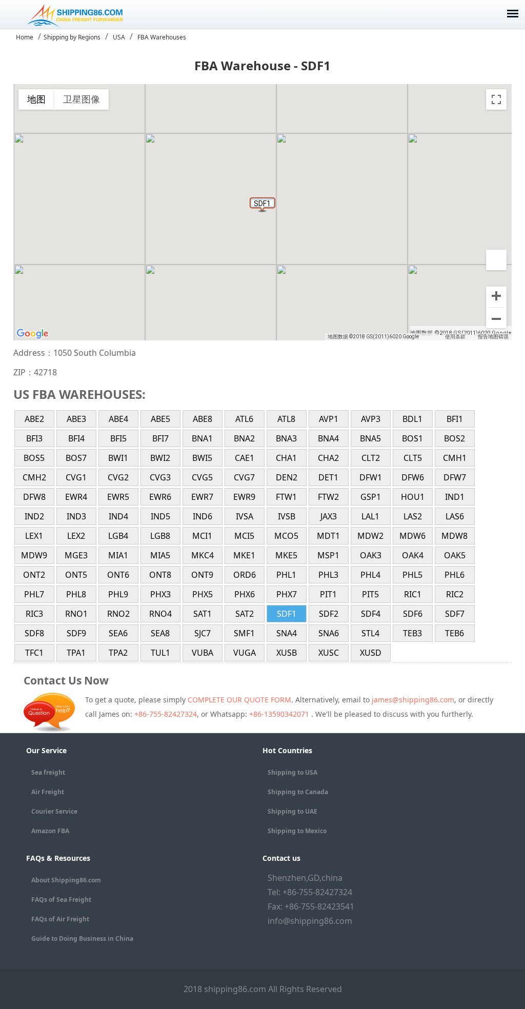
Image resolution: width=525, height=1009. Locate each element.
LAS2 (412, 516)
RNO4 (160, 613)
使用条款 (455, 336)
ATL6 (244, 419)
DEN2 (286, 477)
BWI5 (202, 457)
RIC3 (34, 613)
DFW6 (412, 477)
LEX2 (76, 535)
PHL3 (328, 574)
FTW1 (286, 496)
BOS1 (412, 438)
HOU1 (413, 496)
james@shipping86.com (413, 699)
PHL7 (34, 594)
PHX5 (202, 594)
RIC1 (412, 594)
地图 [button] (36, 99)
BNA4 (328, 438)
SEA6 (118, 633)
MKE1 (244, 555)
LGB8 (160, 535)
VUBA (202, 652)
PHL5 (412, 574)
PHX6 (244, 594)
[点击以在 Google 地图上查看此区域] (33, 333)
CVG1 (76, 477)
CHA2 (328, 457)
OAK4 (412, 555)
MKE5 (286, 555)
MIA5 (160, 555)
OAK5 (455, 555)
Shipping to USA (292, 772)
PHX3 (160, 594)
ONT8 (160, 574)
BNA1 (202, 438)
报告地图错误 (493, 336)
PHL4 (370, 574)
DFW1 (370, 477)
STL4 (370, 633)
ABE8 (202, 419)
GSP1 (370, 496)
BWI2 (160, 457)
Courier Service (54, 811)
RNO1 (76, 613)
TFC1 (34, 652)
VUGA (244, 652)
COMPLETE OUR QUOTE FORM (239, 699)
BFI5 (118, 438)
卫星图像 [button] (81, 99)
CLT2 (370, 457)
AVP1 (328, 419)
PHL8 (76, 594)
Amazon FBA (50, 830)
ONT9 (202, 574)
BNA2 (244, 438)
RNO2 (118, 613)
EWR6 (160, 496)
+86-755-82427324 (165, 714)
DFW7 (454, 477)
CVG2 (118, 477)
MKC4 (202, 555)
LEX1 (34, 535)
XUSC (328, 652)
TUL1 (160, 652)
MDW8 (454, 535)
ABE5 (160, 419)
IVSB (286, 516)
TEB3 (412, 633)
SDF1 (286, 613)
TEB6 (454, 633)
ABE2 (34, 419)
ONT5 (76, 574)
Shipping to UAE (292, 811)
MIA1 (118, 555)
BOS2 (454, 438)
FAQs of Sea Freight (61, 899)
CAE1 (244, 457)
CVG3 (160, 477)
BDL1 (412, 419)
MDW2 (370, 535)
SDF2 (328, 613)
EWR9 (244, 496)
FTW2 (328, 496)
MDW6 (412, 535)
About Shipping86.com (66, 880)
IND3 (76, 516)
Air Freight (47, 792)
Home (24, 37)
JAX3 (328, 516)
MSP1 (328, 555)
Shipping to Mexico (297, 830)
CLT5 (412, 457)
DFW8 (34, 496)
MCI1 (202, 535)
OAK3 (370, 555)
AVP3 (370, 419)
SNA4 (286, 633)
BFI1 (455, 419)
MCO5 (286, 535)
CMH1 (455, 457)
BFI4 (76, 438)
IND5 (160, 516)
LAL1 (370, 516)
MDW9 (34, 555)
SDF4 (370, 613)
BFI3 (34, 438)
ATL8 (286, 419)
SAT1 (202, 613)
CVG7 (244, 477)
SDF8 (34, 633)
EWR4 (76, 496)
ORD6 (244, 574)
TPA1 (76, 652)
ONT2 (34, 574)
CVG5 (202, 477)
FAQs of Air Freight (60, 919)
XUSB (286, 652)
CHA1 (286, 457)
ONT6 (118, 574)
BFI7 (160, 438)
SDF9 (76, 633)
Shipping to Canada (298, 792)
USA (119, 37)
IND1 (455, 496)
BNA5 (370, 438)
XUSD (370, 652)
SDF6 (412, 613)
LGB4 (118, 535)
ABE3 (76, 419)
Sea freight (48, 772)
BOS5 (34, 457)
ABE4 (118, 419)
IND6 (202, 516)
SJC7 (202, 633)
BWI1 (118, 457)
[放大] (496, 297)
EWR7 (202, 496)
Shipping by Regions (72, 37)
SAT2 (244, 613)
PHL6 (455, 574)
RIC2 (454, 594)
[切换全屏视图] (496, 99)
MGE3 (76, 555)
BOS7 (76, 457)
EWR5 (118, 496)
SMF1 (244, 633)
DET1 (328, 477)
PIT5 (370, 594)
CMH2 (34, 477)
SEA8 (160, 633)
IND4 (118, 516)
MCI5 (244, 535)
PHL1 (286, 574)
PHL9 (118, 594)
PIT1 (328, 594)
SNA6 (328, 633)
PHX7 (286, 594)
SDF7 (455, 613)
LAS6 (455, 516)
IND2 (34, 516)
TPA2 (118, 652)
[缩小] (496, 318)
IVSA (244, 516)
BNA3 (286, 438)
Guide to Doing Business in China (82, 938)
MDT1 (328, 535)
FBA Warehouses (161, 37)
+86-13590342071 (280, 714)
